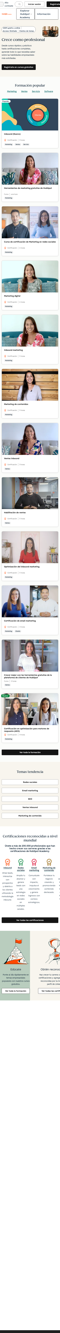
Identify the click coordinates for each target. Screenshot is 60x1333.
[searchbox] (19, 4)
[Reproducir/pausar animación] (30, 31)
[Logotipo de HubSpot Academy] (7, 14)
